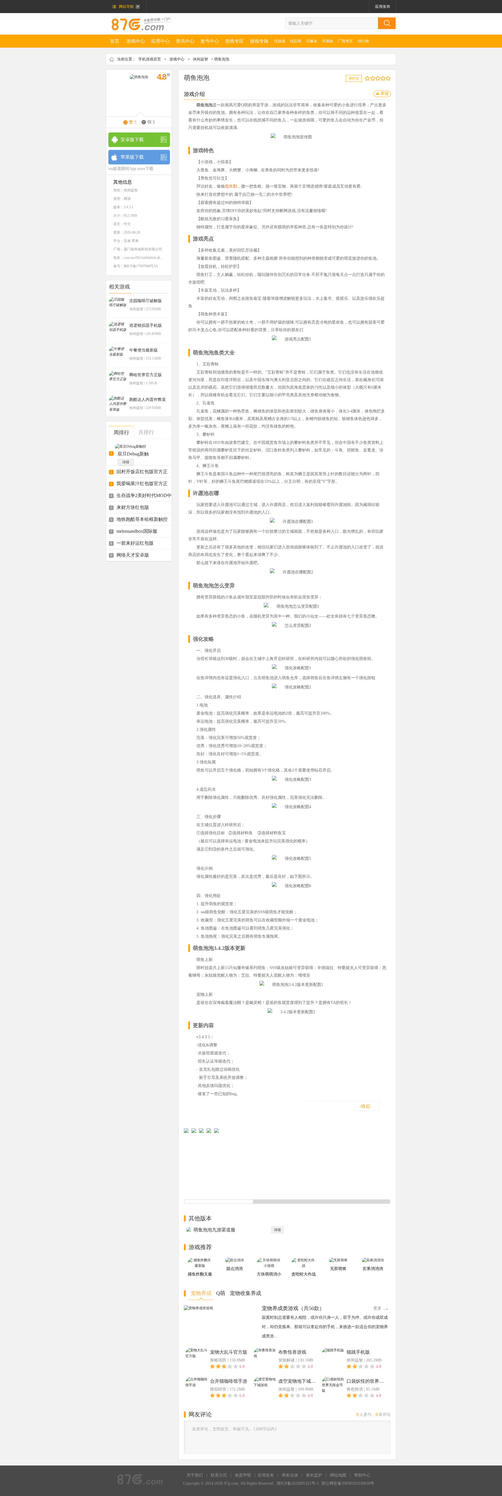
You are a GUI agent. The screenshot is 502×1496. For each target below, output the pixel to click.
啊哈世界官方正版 (145, 375)
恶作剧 (231, 186)
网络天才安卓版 (132, 555)
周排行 (121, 432)
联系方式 (219, 1475)
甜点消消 (234, 1269)
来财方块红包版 (132, 507)
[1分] (366, 78)
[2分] (368, 78)
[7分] (381, 78)
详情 (125, 462)
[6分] (379, 78)
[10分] (389, 78)
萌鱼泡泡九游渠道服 (214, 1229)
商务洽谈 (290, 1475)
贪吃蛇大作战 (303, 1274)
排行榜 (363, 41)
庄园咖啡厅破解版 (145, 301)
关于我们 (195, 1475)
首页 (114, 41)
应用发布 (382, 6)
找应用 (295, 41)
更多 (377, 1308)
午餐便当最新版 (143, 350)
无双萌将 (338, 1269)
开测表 (327, 41)
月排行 (146, 432)
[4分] (373, 78)
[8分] (384, 78)
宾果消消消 (373, 1269)
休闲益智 (200, 59)
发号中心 (209, 41)
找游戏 (279, 41)
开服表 (311, 41)
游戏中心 (135, 41)
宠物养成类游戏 (280, 1308)
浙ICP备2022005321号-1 (298, 1483)
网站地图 (338, 1475)
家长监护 (314, 1475)
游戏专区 (234, 41)
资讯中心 (185, 41)
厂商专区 (345, 41)
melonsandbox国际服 (136, 531)
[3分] (371, 78)
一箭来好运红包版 (135, 543)
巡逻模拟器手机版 (145, 325)
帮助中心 (362, 1475)
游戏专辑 (259, 41)
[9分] (387, 78)
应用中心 (160, 41)
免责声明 (243, 1475)
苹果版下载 (132, 157)
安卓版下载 (132, 139)
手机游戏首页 (149, 59)
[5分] (376, 78)
